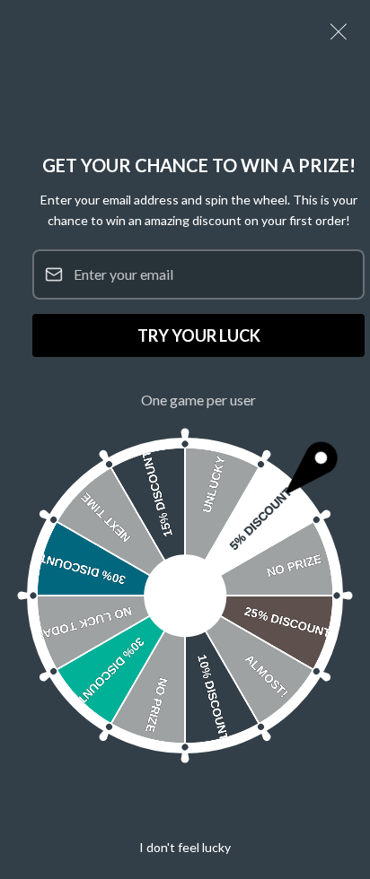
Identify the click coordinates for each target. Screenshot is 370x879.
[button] (338, 31)
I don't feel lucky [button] (185, 847)
